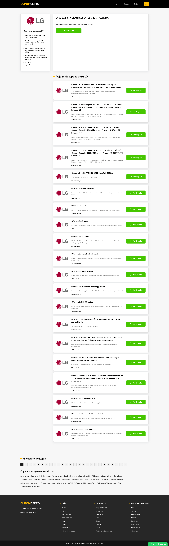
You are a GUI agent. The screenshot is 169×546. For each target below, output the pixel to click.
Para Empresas (67, 518)
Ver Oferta (69, 31)
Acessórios (99, 511)
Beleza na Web (136, 514)
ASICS (83, 483)
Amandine (36, 479)
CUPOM (29, 4)
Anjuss (22, 483)
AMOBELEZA (94, 479)
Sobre (64, 511)
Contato (64, 524)
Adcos (48, 476)
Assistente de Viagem (104, 483)
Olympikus (134, 531)
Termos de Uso (66, 528)
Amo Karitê (84, 479)
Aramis (43, 483)
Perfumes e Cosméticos (104, 531)
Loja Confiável (66, 514)
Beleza (98, 521)
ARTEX (70, 483)
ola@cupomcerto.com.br (28, 512)
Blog (63, 521)
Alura (30, 479)
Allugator (23, 479)
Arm (48, 483)
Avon (34, 486)
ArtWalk (77, 483)
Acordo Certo (40, 476)
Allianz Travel (117, 476)
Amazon (51, 479)
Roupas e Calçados (102, 508)
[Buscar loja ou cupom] (146, 4)
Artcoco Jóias (61, 483)
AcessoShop (29, 476)
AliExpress (95, 476)
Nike (132, 508)
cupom (30, 503)
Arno (53, 483)
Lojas (136, 4)
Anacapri (112, 479)
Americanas (66, 479)
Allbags (103, 476)
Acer (22, 476)
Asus (114, 483)
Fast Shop (134, 521)
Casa (97, 518)
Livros (98, 528)
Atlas (119, 483)
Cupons (126, 4)
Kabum (133, 518)
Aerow (74, 476)
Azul (38, 486)
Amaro (44, 479)
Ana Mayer (104, 479)
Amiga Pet (75, 479)
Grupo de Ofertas (159, 544)
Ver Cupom (137, 90)
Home (117, 4)
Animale (120, 479)
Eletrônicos (99, 514)
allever (109, 476)
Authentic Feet (25, 486)
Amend (57, 479)
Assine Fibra (91, 483)
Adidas (54, 476)
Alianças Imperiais (84, 476)
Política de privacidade (69, 531)
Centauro (134, 511)
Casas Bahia (135, 524)
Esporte (98, 524)
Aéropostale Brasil (64, 476)
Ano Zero (29, 483)
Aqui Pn (36, 483)
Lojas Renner (135, 528)
